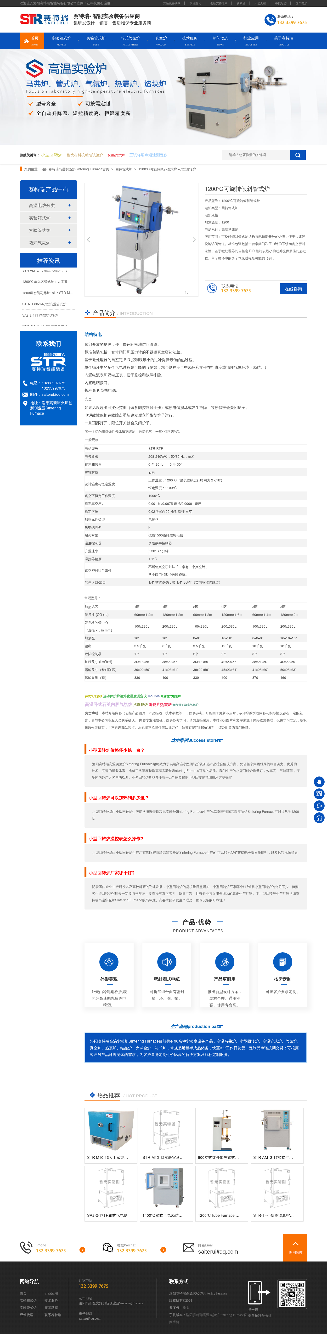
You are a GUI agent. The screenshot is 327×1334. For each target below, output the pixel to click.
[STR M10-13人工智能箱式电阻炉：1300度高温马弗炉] (111, 1129)
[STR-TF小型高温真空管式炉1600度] (277, 1187)
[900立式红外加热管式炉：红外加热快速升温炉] (222, 1129)
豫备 (186, 1308)
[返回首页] (319, 817)
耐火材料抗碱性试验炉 (85, 154)
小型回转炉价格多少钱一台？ (117, 750)
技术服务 (189, 41)
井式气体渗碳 (93, 696)
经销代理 (26, 1315)
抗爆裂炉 (140, 704)
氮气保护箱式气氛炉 (185, 705)
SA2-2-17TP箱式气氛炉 (107, 1215)
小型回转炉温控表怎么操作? (116, 838)
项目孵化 (195, 3)
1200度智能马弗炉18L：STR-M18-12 (50, 288)
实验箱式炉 (61, 41)
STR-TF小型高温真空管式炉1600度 (283, 1215)
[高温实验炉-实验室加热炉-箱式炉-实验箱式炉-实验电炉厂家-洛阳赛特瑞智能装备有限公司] (44, 23)
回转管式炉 (124, 169)
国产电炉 (301, 3)
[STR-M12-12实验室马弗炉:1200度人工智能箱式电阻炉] (166, 1129)
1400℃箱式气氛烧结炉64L (165, 1215)
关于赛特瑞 (283, 41)
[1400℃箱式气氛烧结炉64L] (166, 1187)
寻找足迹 (281, 3)
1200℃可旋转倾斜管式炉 (158, 169)
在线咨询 (293, 288)
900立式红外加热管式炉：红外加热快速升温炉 (237, 1157)
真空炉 (161, 41)
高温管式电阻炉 (171, 696)
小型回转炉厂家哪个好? (112, 873)
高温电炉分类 (42, 205)
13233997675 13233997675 (53, 385)
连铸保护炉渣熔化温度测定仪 (125, 695)
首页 (35, 41)
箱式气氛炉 (130, 41)
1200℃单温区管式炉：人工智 (45, 277)
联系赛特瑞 (53, 1315)
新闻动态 (220, 41)
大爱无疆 (260, 3)
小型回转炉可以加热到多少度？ (119, 797)
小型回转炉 (51, 154)
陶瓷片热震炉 (160, 704)
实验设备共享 (171, 3)
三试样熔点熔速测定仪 (148, 154)
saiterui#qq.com (55, 394)
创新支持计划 (219, 3)
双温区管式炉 (116, 155)
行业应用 (251, 41)
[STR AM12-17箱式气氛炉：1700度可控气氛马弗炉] (277, 1129)
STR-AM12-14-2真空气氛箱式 (44, 322)
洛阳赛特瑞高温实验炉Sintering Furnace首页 (76, 169)
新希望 (241, 3)
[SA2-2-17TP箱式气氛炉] (111, 1187)
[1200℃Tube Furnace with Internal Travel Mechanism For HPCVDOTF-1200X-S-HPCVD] (222, 1187)
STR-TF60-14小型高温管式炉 (44, 299)
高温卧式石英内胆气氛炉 (108, 704)
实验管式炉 (96, 41)
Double (154, 695)
